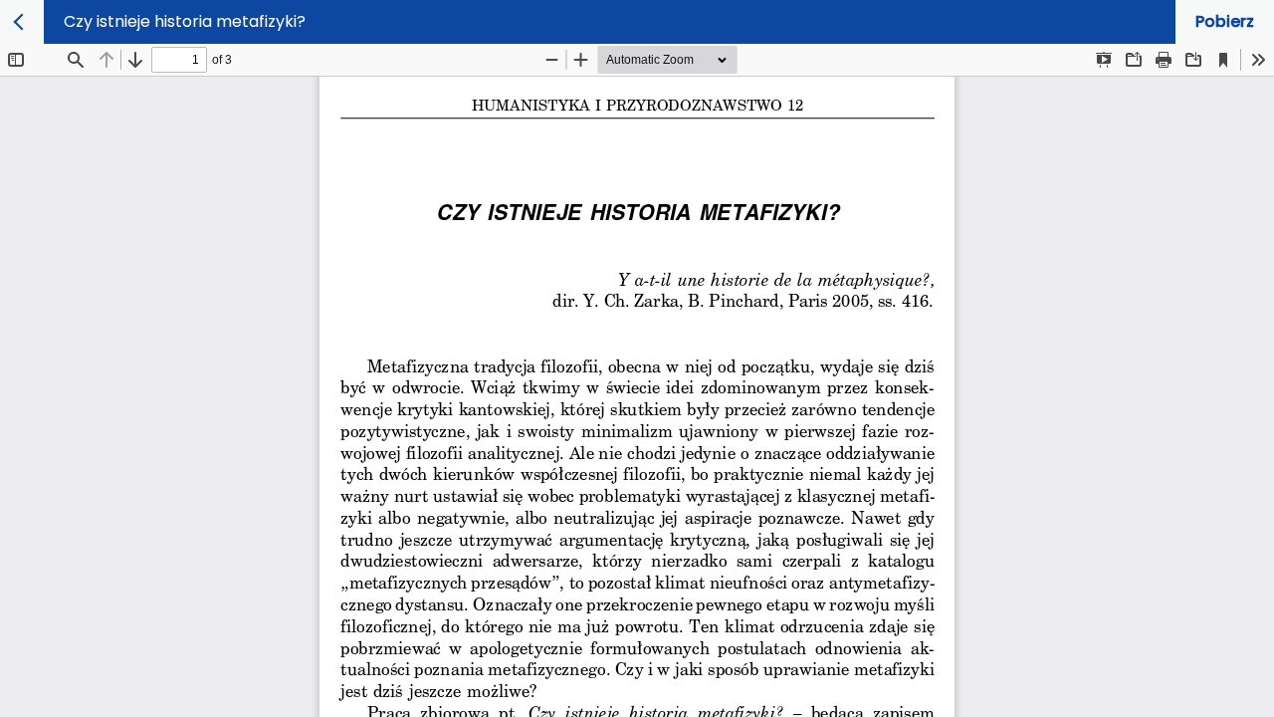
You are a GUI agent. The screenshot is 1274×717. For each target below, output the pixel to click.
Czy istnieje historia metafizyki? (185, 21)
